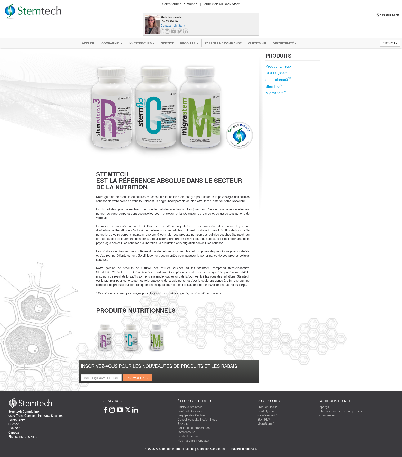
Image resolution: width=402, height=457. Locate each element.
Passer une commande (223, 43)
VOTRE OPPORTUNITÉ (335, 401)
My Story (179, 25)
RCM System (276, 72)
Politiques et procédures (194, 428)
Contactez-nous (188, 436)
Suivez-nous (113, 401)
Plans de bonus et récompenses (340, 411)
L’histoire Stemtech (190, 407)
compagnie (110, 43)
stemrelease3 (278, 79)
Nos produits (268, 401)
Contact (166, 25)
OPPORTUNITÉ (284, 43)
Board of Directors (190, 411)
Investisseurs (140, 43)
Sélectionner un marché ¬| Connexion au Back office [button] (201, 3)
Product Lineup (278, 66)
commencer (327, 415)
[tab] (201, 4)
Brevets (183, 423)
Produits (188, 43)
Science (167, 43)
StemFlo (273, 86)
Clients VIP (257, 43)
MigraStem (276, 92)
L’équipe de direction (191, 415)
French (389, 43)
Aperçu (324, 407)
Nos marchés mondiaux (193, 440)
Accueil (88, 43)
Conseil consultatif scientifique (197, 419)
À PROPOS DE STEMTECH (196, 401)
